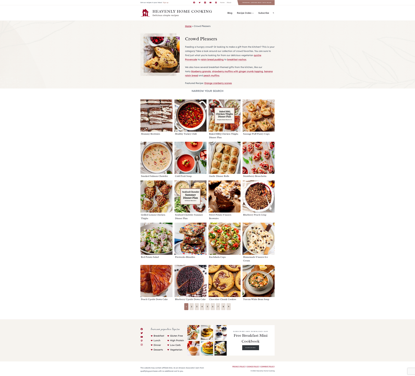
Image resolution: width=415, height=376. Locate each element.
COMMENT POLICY (267, 366)
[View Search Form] (273, 13)
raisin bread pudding (212, 59)
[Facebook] (194, 2)
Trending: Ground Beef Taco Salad (256, 2)
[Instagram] (205, 2)
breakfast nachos (236, 59)
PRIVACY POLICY (239, 366)
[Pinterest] (216, 2)
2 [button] (191, 306)
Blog (229, 12)
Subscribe (263, 12)
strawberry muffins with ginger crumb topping (237, 71)
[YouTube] (210, 2)
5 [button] (207, 306)
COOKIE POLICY (253, 366)
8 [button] (223, 306)
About (229, 2)
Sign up (165, 2)
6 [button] (212, 306)
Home (222, 2)
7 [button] (218, 306)
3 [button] (196, 306)
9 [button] (228, 306)
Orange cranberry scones (218, 83)
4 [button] (202, 306)
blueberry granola (201, 71)
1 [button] (186, 306)
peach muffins (211, 75)
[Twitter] (199, 2)
